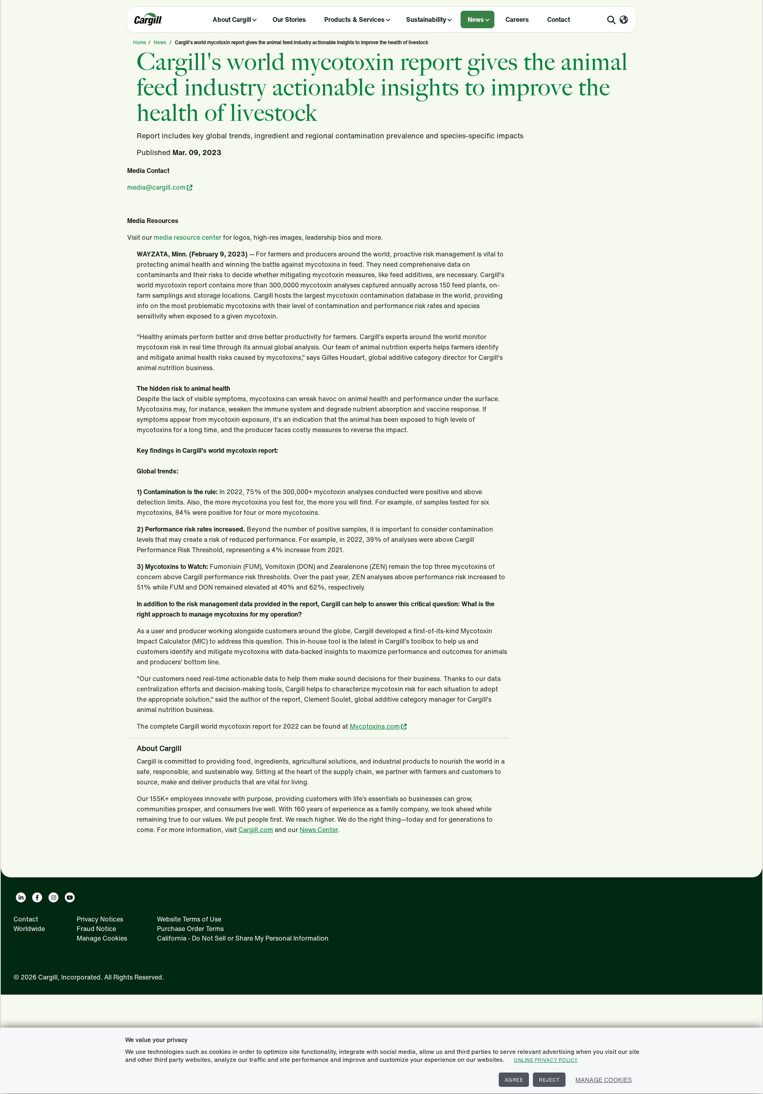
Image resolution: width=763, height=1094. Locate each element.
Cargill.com (255, 829)
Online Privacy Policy (546, 1060)
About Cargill (232, 19)
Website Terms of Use (189, 919)
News (476, 19)
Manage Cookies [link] (102, 938)
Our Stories (289, 19)
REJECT (549, 1080)
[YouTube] (70, 897)
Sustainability (426, 19)
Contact (558, 19)
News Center (319, 829)
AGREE (514, 1080)
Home (139, 42)
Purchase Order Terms (190, 928)
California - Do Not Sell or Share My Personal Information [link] (243, 938)
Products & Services (354, 19)
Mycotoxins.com (375, 726)
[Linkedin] (21, 897)
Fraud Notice (96, 928)
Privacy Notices (100, 919)
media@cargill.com (156, 187)
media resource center (187, 237)
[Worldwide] (624, 20)
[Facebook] (37, 897)
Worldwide (29, 928)
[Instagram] (53, 897)
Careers (517, 19)
